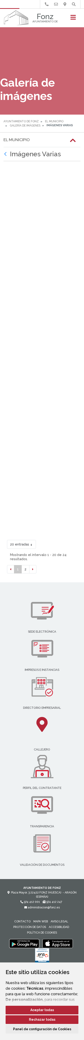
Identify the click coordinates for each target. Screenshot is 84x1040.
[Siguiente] (32, 569)
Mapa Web (40, 921)
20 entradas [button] (19, 544)
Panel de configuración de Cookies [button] (42, 1029)
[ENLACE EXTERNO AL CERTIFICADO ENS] (42, 956)
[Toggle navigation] (73, 18)
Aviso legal (59, 921)
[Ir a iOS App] (57, 943)
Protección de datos (29, 927)
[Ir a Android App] (24, 943)
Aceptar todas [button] (42, 1010)
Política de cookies (42, 932)
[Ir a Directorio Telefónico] (47, 4)
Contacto (22, 921)
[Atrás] (6, 154)
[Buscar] (74, 4)
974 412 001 (31, 902)
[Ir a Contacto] (56, 4)
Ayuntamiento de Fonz (21, 121)
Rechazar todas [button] (42, 1019)
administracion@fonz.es (43, 907)
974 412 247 (54, 902)
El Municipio (54, 121)
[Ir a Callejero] (64, 4)
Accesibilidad (59, 927)
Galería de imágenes (25, 125)
